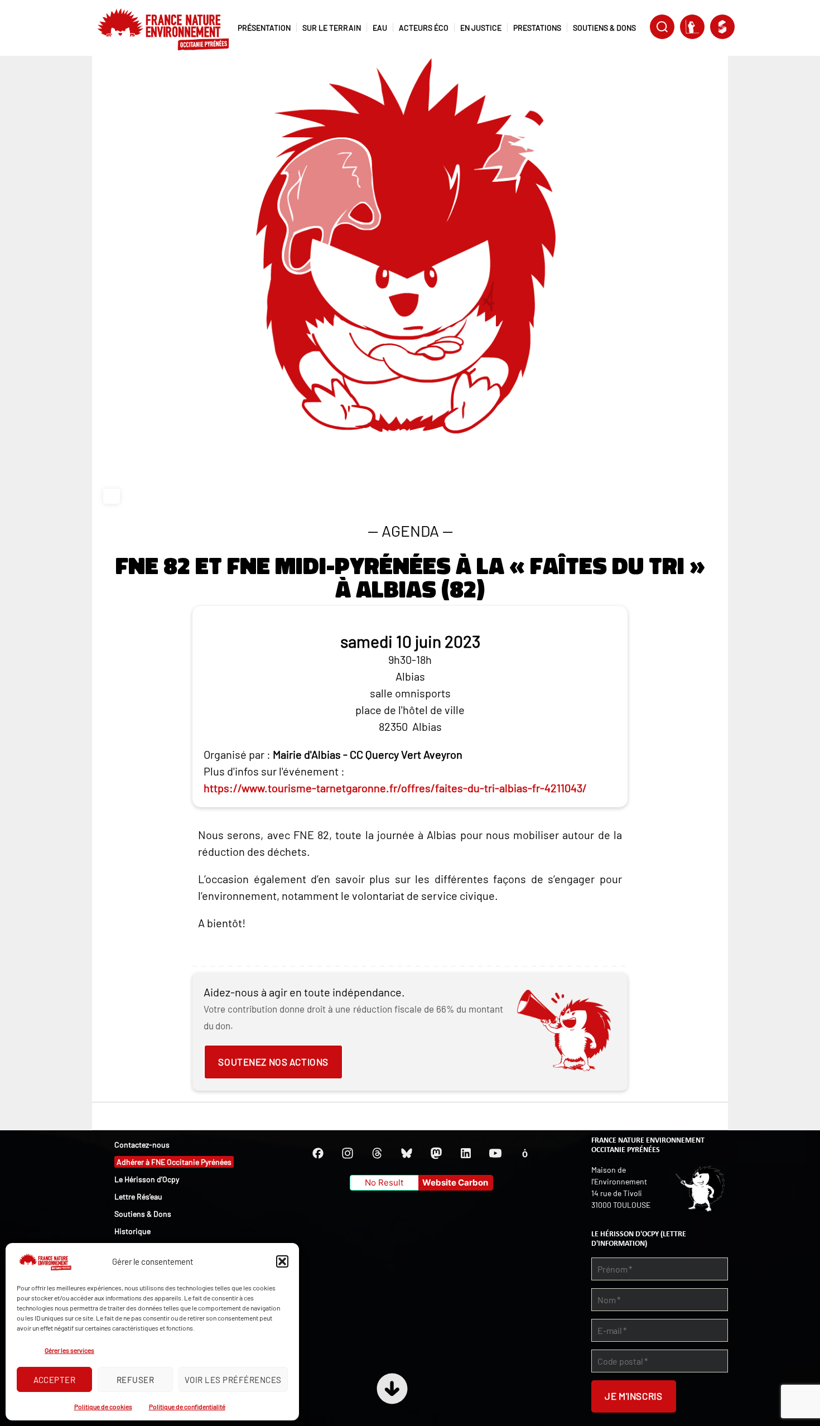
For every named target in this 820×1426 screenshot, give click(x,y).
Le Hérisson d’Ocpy (146, 1179)
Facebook (318, 1153)
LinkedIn (466, 1153)
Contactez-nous (142, 1144)
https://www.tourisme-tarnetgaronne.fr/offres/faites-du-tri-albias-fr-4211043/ (395, 787)
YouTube (495, 1153)
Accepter (54, 1380)
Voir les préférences (233, 1380)
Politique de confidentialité (187, 1406)
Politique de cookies (103, 1406)
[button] (282, 1261)
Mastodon (436, 1153)
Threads (377, 1153)
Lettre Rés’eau (138, 1196)
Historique (132, 1231)
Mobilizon (525, 1153)
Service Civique (722, 27)
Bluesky (407, 1153)
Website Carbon (455, 1182)
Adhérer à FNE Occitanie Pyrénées (174, 1162)
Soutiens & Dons (142, 1213)
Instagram (347, 1153)
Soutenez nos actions (273, 1061)
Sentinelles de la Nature (692, 27)
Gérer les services (69, 1350)
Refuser (136, 1380)
